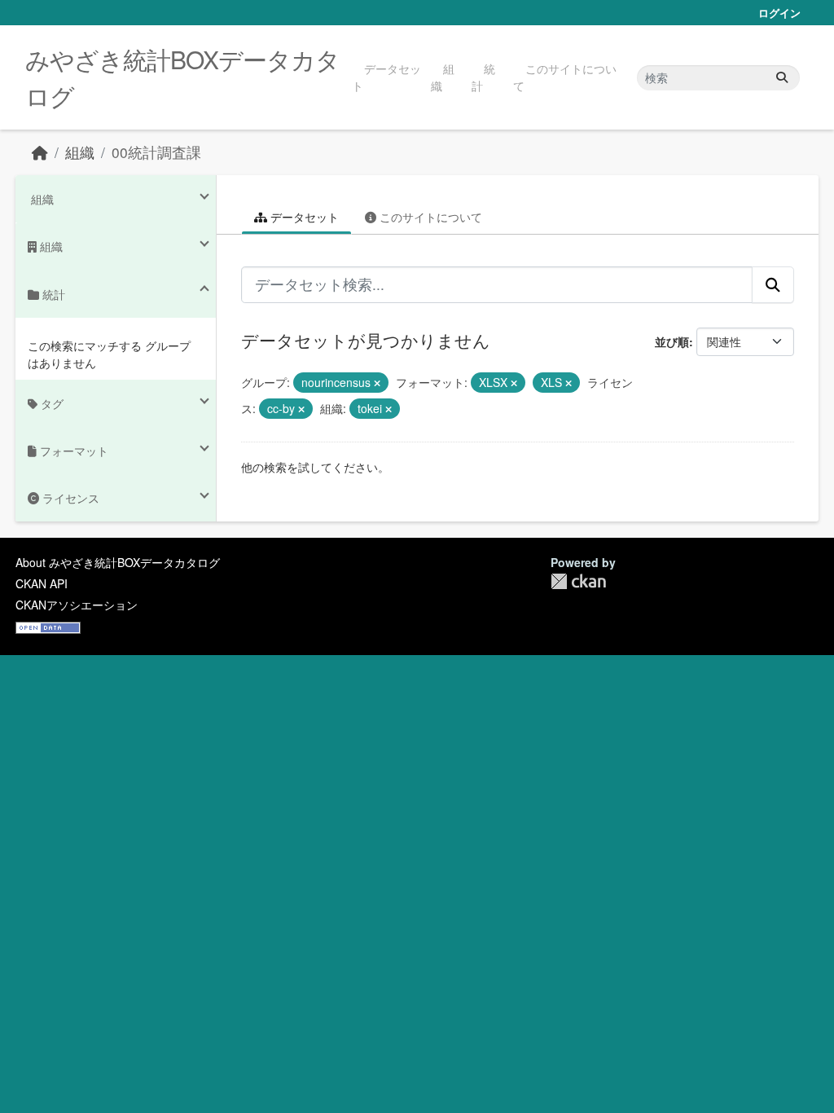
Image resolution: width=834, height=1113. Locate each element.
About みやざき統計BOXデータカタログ (117, 562)
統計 (483, 77)
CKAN (578, 581)
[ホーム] (40, 152)
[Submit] (782, 77)
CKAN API (41, 583)
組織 (442, 77)
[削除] (377, 382)
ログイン (779, 12)
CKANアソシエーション (76, 604)
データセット (386, 77)
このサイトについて (565, 77)
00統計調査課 (156, 152)
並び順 (672, 341)
